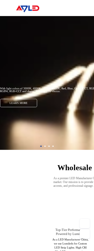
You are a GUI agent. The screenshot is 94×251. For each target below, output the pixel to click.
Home (87, 7)
